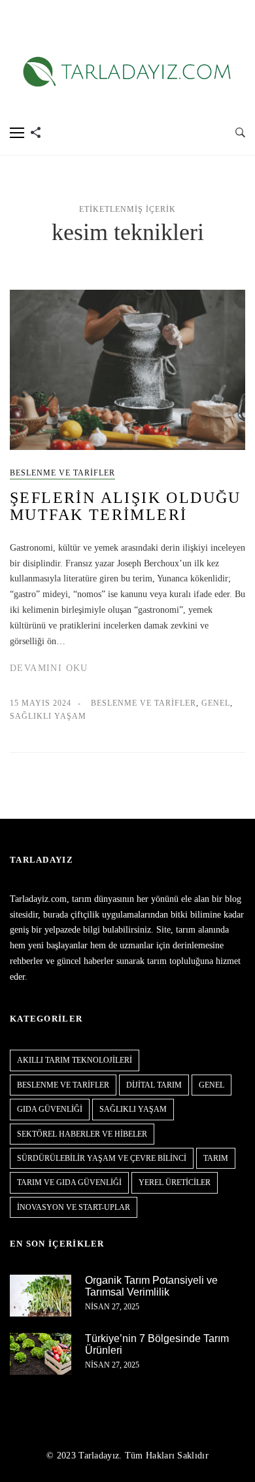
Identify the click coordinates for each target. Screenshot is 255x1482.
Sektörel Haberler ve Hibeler (82, 1134)
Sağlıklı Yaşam (48, 716)
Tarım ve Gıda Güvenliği (69, 1182)
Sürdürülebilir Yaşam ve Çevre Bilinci (101, 1158)
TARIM (215, 1158)
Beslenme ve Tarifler (62, 472)
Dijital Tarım (154, 1085)
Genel (215, 703)
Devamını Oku (49, 668)
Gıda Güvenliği (49, 1109)
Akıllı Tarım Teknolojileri (74, 1060)
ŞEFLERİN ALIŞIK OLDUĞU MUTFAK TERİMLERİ (125, 506)
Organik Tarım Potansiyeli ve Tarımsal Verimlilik (151, 1286)
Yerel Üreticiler (175, 1182)
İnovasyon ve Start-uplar (73, 1207)
